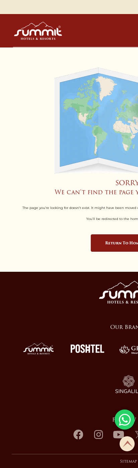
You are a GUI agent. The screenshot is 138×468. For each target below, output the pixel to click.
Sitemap (128, 461)
